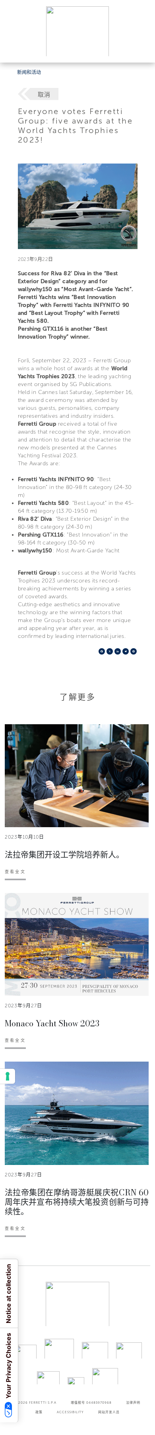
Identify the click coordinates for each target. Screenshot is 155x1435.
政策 (39, 1412)
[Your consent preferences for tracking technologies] (7, 1076)
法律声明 (133, 1403)
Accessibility (70, 1412)
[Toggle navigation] (140, 49)
